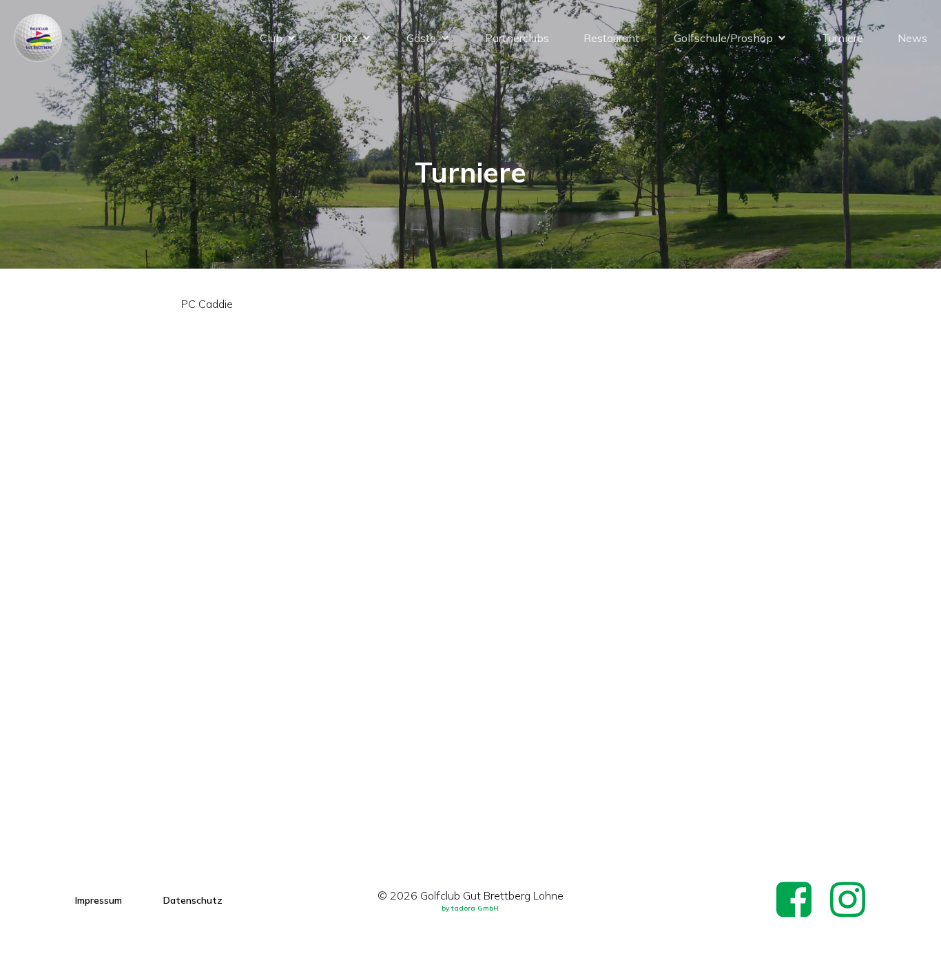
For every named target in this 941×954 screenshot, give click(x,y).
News (912, 38)
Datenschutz (193, 900)
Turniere (842, 38)
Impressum (98, 900)
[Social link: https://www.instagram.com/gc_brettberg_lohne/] (853, 900)
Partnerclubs (517, 38)
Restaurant (611, 38)
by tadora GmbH (470, 908)
